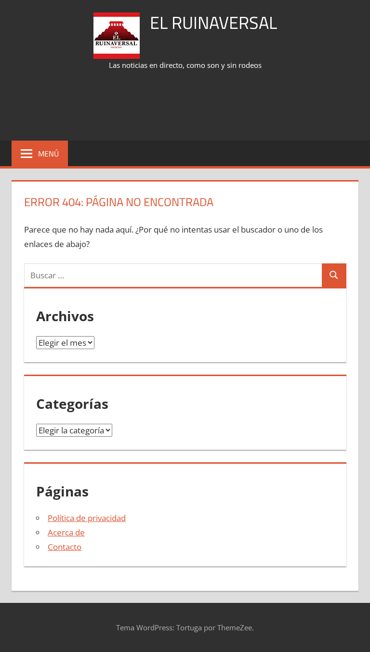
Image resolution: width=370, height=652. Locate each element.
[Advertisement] (187, 106)
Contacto (64, 546)
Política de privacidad (87, 517)
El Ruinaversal (213, 22)
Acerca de (66, 532)
